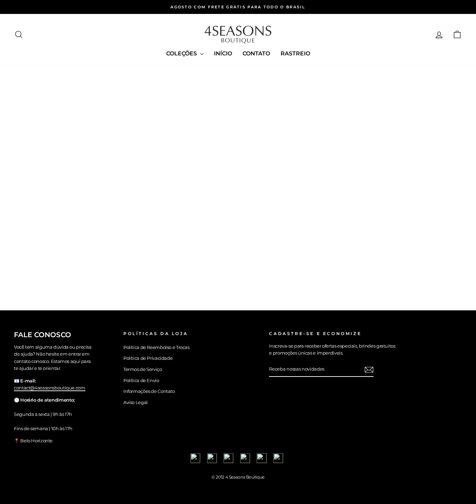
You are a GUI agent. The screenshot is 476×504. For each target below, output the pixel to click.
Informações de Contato (149, 391)
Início (223, 53)
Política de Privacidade (147, 358)
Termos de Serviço (142, 369)
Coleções (182, 53)
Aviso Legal (135, 402)
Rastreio (295, 53)
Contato (256, 53)
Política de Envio (141, 380)
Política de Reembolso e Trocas (156, 347)
